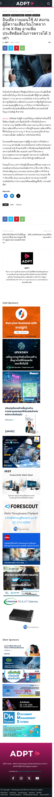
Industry (28, 15)
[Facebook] (5, 48)
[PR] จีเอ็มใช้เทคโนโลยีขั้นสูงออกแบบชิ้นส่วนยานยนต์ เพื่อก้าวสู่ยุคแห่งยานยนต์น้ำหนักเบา (14, 238)
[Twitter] (10, 48)
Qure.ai (5, 118)
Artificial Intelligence (27, 11)
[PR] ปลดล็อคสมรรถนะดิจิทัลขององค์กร (39, 235)
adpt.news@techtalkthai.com (29, 771)
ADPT (7, 42)
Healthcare (36, 15)
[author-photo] (27, 264)
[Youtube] (37, 778)
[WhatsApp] (22, 48)
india (12, 205)
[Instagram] (21, 778)
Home (5, 11)
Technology (13, 11)
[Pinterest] (16, 48)
